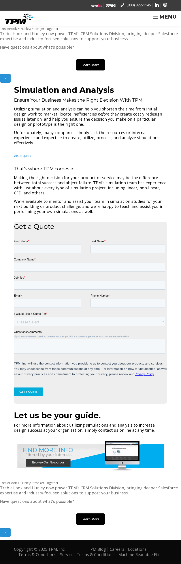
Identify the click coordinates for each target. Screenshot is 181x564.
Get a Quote (23, 156)
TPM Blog (97, 549)
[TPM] (18, 19)
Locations (137, 549)
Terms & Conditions (37, 554)
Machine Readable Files (140, 554)
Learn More (90, 65)
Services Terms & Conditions (87, 554)
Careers (117, 549)
